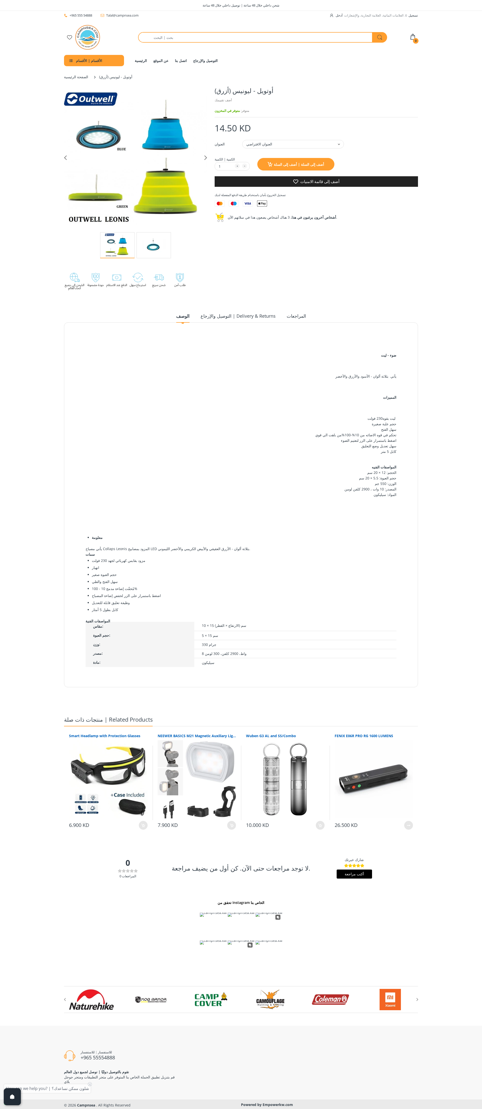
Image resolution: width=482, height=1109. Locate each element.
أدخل (339, 15)
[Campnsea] (87, 37)
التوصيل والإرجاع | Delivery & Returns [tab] (238, 316)
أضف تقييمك (223, 100)
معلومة (97, 537)
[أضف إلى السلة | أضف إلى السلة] (143, 825)
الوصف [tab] (183, 316)
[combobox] (262, 37)
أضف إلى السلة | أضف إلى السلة (299, 164)
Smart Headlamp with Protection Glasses (104, 735)
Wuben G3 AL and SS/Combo (271, 735)
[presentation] (64, 999)
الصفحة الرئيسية (76, 76)
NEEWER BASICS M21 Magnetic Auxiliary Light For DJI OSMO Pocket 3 (197, 735)
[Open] (12, 1096)
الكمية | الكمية (225, 159)
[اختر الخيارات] (408, 825)
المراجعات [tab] (296, 316)
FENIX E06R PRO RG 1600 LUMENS (364, 735)
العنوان (220, 144)
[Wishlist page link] (69, 37)
